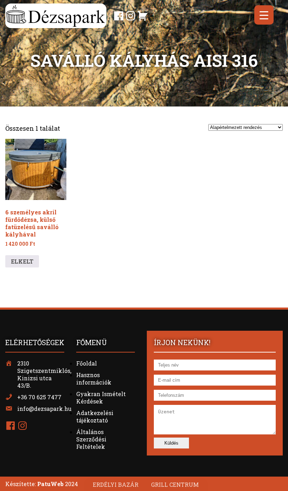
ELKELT (22, 261)
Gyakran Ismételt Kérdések (101, 397)
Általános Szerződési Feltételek (91, 439)
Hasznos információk (93, 378)
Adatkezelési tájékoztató (94, 416)
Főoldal (86, 363)
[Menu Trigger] (264, 15)
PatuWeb (50, 483)
